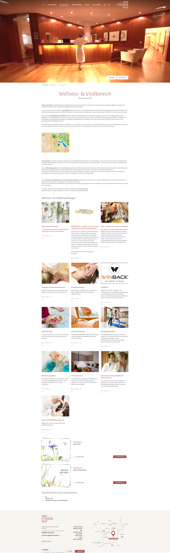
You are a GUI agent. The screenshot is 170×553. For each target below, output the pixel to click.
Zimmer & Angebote (77, 4)
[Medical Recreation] (56, 475)
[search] (46, 5)
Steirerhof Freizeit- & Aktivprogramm (56, 500)
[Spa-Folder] (56, 449)
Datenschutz (47, 552)
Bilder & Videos (77, 532)
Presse (43, 552)
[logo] (122, 4)
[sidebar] (43, 5)
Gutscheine (79, 534)
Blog (80, 537)
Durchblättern (119, 456)
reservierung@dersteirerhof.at (50, 535)
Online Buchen (78, 527)
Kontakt (87, 4)
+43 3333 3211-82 (83, 189)
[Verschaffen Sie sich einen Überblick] (55, 142)
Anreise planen (46, 541)
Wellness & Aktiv (64, 4)
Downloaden (80, 456)
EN (109, 5)
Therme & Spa (49, 498)
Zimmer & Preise (77, 528)
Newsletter (78, 535)
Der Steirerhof (52, 4)
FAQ (105, 4)
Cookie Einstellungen (60, 552)
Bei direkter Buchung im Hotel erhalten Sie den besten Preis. (118, 67)
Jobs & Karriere (77, 539)
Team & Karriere (96, 4)
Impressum (53, 552)
